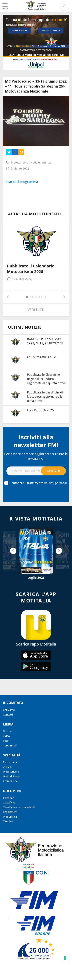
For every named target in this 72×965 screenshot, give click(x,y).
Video (6, 736)
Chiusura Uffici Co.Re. (42, 357)
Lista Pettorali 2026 (40, 410)
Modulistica (10, 816)
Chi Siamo (9, 710)
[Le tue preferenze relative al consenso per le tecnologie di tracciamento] (65, 958)
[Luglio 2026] (36, 551)
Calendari (8, 798)
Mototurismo (20, 162)
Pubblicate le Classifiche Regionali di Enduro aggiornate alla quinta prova (46, 379)
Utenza (46, 162)
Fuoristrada (10, 762)
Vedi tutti (36, 310)
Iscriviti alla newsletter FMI (36, 441)
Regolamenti (10, 812)
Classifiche (9, 802)
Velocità (7, 767)
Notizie (35, 162)
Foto (6, 740)
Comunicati (10, 745)
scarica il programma (22, 181)
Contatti (8, 714)
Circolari (8, 821)
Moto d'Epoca (11, 776)
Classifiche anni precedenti (19, 807)
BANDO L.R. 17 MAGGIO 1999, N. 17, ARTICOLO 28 (45, 341)
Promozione (10, 781)
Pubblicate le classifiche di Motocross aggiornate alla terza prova (45, 396)
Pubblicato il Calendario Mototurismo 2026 (30, 268)
